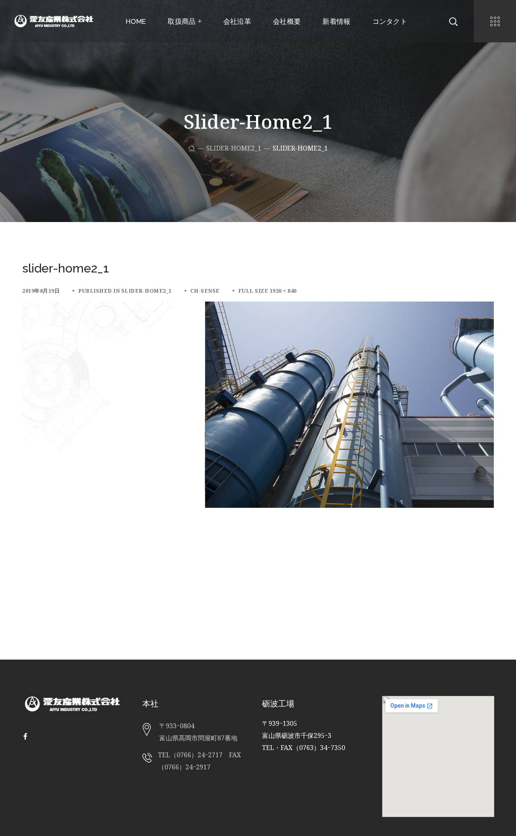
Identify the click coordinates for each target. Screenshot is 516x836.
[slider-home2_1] (258, 307)
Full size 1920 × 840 (267, 290)
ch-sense (205, 290)
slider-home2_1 (233, 148)
